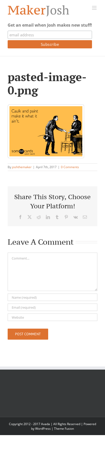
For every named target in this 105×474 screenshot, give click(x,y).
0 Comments (70, 167)
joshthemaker (22, 167)
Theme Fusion (64, 428)
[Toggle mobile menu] (94, 7)
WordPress (43, 428)
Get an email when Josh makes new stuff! (50, 25)
